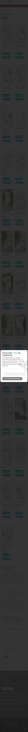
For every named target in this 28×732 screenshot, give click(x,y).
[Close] (26, 352)
